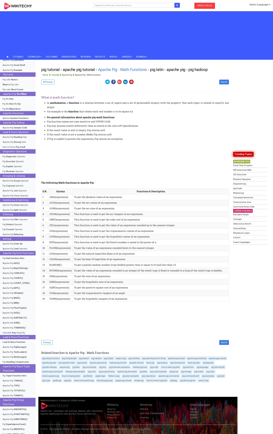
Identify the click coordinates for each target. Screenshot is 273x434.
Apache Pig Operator (16, 180)
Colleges (237, 219)
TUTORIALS (18, 57)
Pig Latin (10, 79)
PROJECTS (100, 57)
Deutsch (194, 414)
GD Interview (239, 174)
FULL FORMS (51, 57)
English (193, 409)
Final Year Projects (242, 165)
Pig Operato (12, 229)
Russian (193, 417)
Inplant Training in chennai (115, 429)
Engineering (239, 183)
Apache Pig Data (15, 137)
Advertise (144, 417)
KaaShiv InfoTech (62, 429)
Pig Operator (14, 156)
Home (45, 75)
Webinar (144, 409)
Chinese (193, 411)
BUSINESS (141, 57)
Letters (236, 237)
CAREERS (126, 57)
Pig (8, 99)
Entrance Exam (241, 214)
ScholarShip (239, 228)
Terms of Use (113, 411)
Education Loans (241, 233)
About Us (111, 409)
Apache (15, 118)
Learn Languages (241, 242)
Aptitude (237, 188)
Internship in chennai (140, 429)
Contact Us (112, 417)
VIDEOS (112, 57)
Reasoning (238, 193)
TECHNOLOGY (34, 57)
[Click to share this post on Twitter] (108, 81)
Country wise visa (242, 202)
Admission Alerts (242, 223)
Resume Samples (242, 179)
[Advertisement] (136, 32)
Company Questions (243, 197)
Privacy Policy (113, 414)
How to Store (14, 147)
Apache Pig (13, 60)
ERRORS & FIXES (69, 57)
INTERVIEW (86, 57)
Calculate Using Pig (14, 332)
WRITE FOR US (204, 5)
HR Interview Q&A (242, 170)
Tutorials (55, 75)
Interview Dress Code (244, 206)
